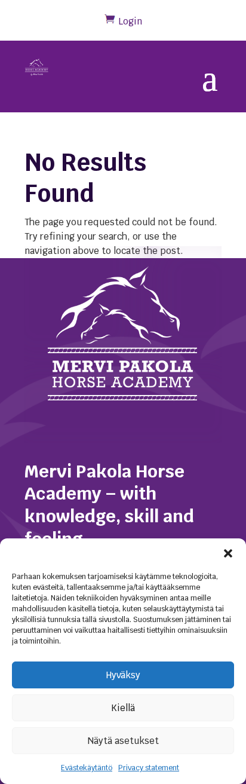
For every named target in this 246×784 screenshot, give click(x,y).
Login (130, 21)
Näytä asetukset (123, 740)
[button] (228, 553)
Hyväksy (123, 675)
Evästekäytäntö (86, 768)
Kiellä (123, 707)
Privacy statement (148, 768)
